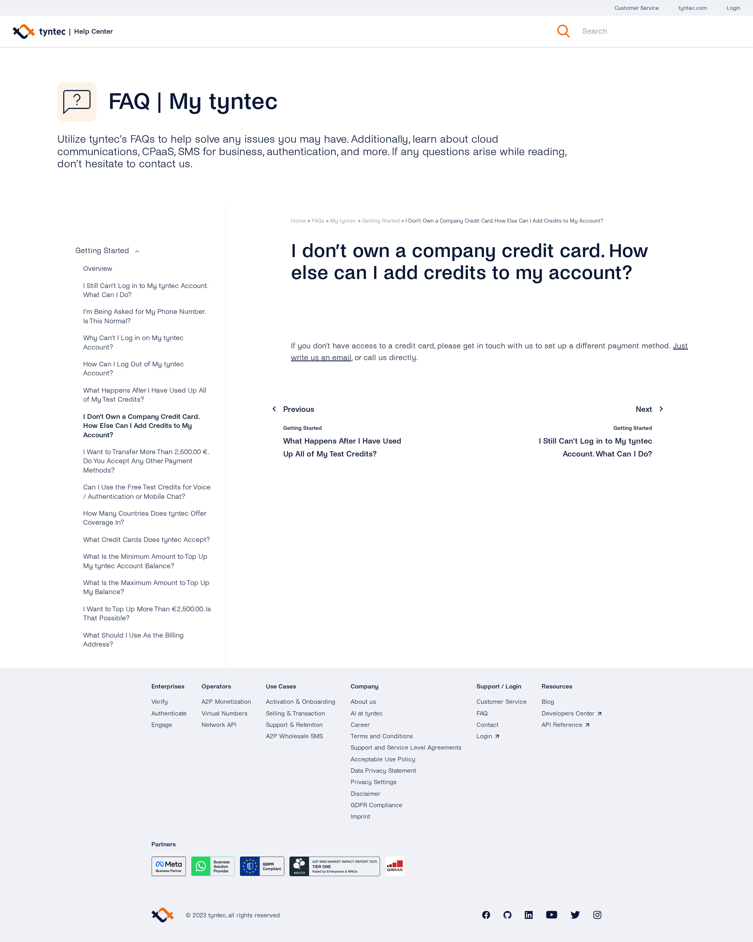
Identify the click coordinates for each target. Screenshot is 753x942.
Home (298, 221)
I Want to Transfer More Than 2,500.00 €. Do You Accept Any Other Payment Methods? (146, 461)
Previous (298, 409)
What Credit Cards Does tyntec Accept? (146, 539)
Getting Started (381, 221)
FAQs (318, 221)
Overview (97, 268)
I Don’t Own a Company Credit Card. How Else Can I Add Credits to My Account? (141, 426)
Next (644, 409)
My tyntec (343, 221)
